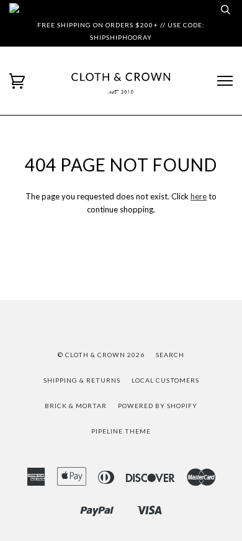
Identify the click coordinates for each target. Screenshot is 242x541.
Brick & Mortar (76, 405)
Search (170, 354)
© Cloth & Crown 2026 (101, 354)
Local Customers (165, 380)
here (198, 196)
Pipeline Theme (121, 431)
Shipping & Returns (81, 380)
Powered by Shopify (157, 405)
